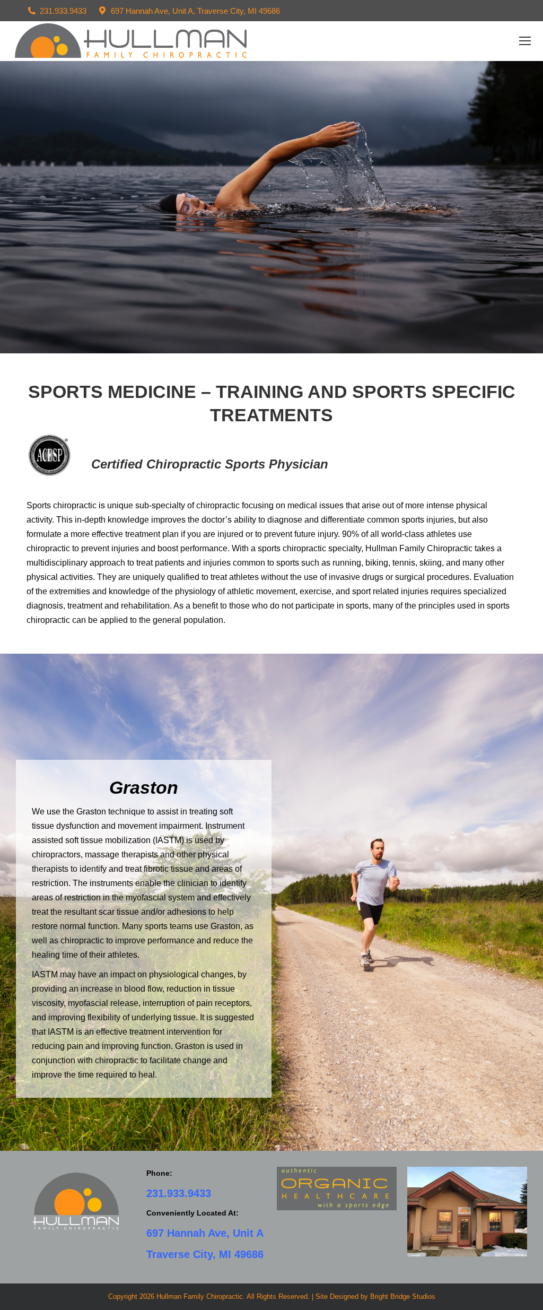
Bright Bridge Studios (402, 1296)
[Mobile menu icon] (525, 40)
